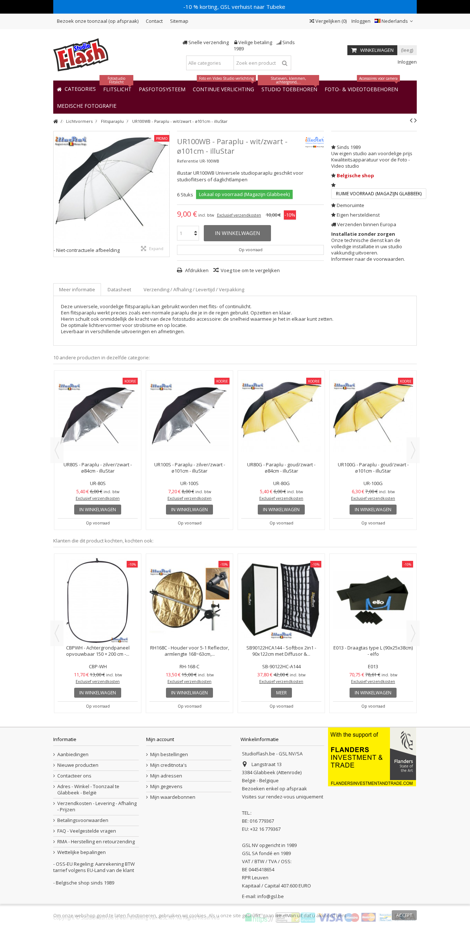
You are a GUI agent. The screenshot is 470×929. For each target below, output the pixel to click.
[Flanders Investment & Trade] (372, 756)
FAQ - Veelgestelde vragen (86, 831)
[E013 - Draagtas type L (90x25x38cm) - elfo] (373, 600)
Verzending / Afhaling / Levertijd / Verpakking (194, 289)
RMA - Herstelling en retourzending (96, 842)
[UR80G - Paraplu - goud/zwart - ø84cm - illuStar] (134, 417)
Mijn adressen (166, 776)
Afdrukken (196, 270)
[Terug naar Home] (55, 121)
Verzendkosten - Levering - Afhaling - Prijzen (97, 806)
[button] (86, 105)
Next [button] (413, 450)
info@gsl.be (270, 896)
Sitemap (179, 21)
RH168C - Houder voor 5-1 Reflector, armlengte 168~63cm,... (189, 650)
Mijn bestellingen (169, 754)
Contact (154, 21)
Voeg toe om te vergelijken (250, 270)
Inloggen (360, 21)
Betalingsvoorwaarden (82, 820)
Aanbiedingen (72, 754)
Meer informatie (77, 289)
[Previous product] (411, 120)
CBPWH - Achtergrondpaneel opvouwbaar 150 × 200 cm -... (98, 650)
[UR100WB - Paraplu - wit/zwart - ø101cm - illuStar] (111, 189)
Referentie (187, 161)
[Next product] (415, 120)
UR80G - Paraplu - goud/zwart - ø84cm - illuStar (134, 467)
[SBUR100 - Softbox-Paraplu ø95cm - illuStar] (318, 385)
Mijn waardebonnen (172, 797)
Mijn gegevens (166, 786)
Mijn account (160, 739)
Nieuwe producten (77, 765)
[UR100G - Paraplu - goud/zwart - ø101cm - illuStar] (226, 417)
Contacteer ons (74, 776)
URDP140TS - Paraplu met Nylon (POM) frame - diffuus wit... (409, 404)
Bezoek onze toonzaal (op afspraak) (97, 21)
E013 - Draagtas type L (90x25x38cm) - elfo (373, 650)
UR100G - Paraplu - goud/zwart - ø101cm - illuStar (225, 467)
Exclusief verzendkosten (239, 215)
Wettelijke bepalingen (81, 852)
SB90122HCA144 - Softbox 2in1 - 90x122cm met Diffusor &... (281, 650)
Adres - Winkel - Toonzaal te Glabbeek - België (88, 789)
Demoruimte (350, 205)
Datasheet (119, 289)
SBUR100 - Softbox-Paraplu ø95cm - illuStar (317, 404)
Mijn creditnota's (168, 765)
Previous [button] (57, 450)
